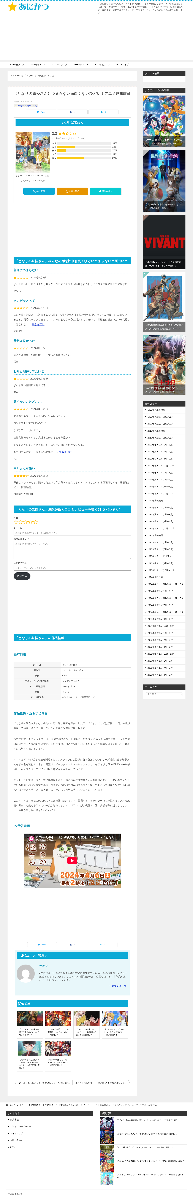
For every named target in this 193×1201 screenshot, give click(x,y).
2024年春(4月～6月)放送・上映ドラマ (165, 612)
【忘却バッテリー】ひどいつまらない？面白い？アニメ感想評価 (114, 1032)
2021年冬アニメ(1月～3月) (160, 472)
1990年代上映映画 (156, 410)
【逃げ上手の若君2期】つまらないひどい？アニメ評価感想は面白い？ (144, 1147)
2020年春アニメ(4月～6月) (160, 459)
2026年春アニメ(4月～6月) (160, 675)
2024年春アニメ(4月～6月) (26, 106)
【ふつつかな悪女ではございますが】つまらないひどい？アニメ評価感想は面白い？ (150, 1161)
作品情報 (40, 191)
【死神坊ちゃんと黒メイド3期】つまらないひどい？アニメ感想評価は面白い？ (29, 1064)
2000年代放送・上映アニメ (160, 424)
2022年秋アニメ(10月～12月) (161, 528)
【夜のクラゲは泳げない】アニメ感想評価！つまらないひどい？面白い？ (102, 1083)
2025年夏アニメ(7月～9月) (160, 640)
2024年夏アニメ (16, 64)
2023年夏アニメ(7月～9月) (160, 549)
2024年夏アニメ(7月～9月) (160, 605)
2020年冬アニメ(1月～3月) (160, 444)
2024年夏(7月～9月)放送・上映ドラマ (165, 598)
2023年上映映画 (155, 535)
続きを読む (38, 324)
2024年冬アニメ (59, 64)
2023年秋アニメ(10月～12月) (161, 570)
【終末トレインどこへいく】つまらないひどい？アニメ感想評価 (45, 1083)
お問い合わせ (16, 1140)
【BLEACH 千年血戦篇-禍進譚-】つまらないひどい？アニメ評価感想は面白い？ (148, 1120)
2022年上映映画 (155, 500)
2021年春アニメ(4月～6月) (160, 486)
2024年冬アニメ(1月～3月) (160, 591)
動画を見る (73, 191)
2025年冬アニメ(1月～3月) (160, 633)
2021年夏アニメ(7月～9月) (160, 479)
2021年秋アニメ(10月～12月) (161, 493)
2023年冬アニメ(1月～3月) (160, 542)
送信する (22, 576)
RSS (12, 1147)
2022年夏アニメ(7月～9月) (160, 514)
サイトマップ (122, 64)
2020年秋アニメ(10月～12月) (161, 465)
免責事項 (14, 1119)
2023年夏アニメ (102, 64)
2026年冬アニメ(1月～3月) (160, 661)
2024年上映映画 (155, 577)
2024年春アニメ (38, 64)
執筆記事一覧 (119, 986)
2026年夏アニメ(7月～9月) (160, 668)
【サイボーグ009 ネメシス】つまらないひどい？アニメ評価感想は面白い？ (146, 1134)
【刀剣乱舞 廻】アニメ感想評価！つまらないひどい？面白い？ (58, 1032)
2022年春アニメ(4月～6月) (160, 521)
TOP (16, 1105)
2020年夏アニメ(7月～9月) (160, 451)
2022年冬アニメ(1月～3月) (160, 507)
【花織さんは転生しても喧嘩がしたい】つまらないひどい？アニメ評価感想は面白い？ (149, 1176)
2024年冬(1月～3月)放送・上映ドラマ (165, 584)
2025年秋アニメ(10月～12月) (161, 654)
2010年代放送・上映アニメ (160, 438)
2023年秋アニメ (81, 64)
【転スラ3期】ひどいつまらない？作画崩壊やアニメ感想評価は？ (57, 1062)
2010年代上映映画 (156, 431)
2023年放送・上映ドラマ (159, 556)
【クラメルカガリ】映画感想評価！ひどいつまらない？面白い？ (29, 1032)
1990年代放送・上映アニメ (160, 417)
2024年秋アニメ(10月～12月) (161, 626)
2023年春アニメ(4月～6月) (160, 563)
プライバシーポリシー (20, 1126)
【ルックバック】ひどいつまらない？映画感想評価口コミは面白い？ (86, 1032)
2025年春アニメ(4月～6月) (160, 647)
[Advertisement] (96, 39)
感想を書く (107, 191)
